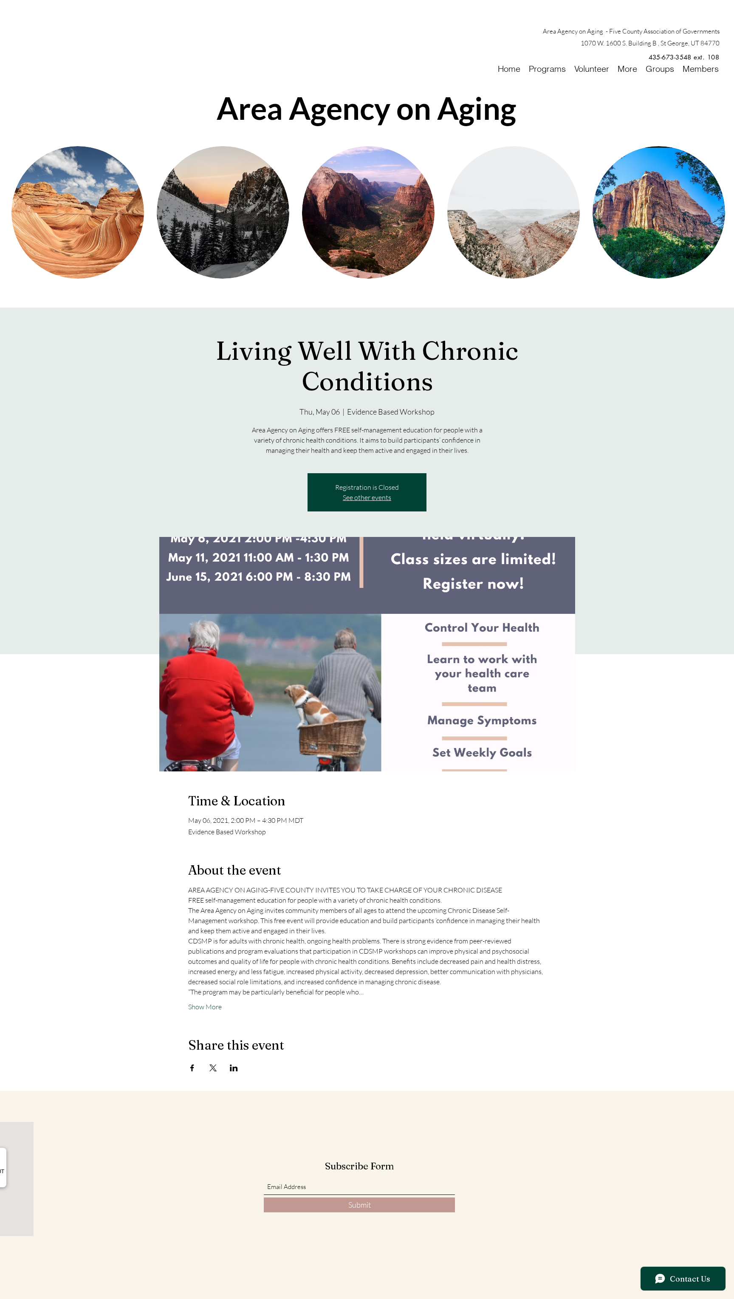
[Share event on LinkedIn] (234, 1068)
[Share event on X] (213, 1068)
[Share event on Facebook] (192, 1068)
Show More (205, 1006)
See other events (367, 497)
